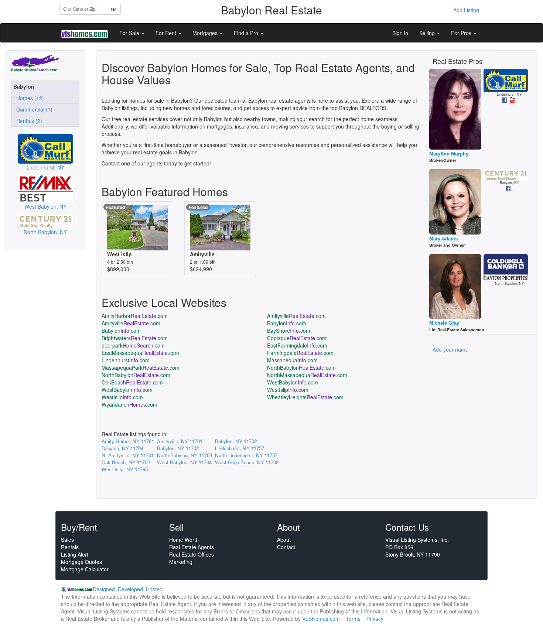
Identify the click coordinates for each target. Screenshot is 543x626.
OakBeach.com (132, 382)
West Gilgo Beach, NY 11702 (247, 462)
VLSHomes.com (321, 618)
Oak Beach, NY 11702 (126, 462)
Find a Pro (247, 33)
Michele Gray (444, 323)
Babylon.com (286, 323)
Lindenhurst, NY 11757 (239, 448)
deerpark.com (133, 345)
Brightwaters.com (135, 338)
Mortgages (205, 33)
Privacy (374, 618)
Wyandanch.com (129, 404)
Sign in (400, 33)
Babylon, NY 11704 (122, 448)
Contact (286, 547)
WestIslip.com (287, 389)
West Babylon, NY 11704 (184, 462)
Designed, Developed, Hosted (128, 589)
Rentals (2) (27, 120)
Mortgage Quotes (81, 561)
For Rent (167, 33)
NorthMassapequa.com (307, 375)
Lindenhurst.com (126, 360)
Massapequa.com (292, 360)
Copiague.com (297, 338)
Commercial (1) (32, 109)
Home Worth (184, 539)
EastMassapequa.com (140, 352)
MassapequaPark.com (141, 367)
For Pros (462, 33)
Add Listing (466, 10)
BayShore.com (288, 330)
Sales (67, 539)
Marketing (180, 561)
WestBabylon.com (292, 382)
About (284, 539)
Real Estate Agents (191, 547)
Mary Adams (443, 239)
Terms (353, 618)
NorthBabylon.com (301, 367)
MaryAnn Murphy (448, 154)
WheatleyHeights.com (305, 397)
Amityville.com (296, 315)
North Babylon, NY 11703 (184, 455)
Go (114, 9)
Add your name (450, 349)
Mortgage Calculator (85, 569)
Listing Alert (74, 554)
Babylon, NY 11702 (236, 441)
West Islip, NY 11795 (125, 469)
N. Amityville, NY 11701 (128, 455)
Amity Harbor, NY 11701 (128, 441)
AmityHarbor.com (135, 315)
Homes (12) (28, 98)
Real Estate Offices (191, 554)
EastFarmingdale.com (297, 345)
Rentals (70, 547)
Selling (427, 33)
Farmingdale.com (300, 352)
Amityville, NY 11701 (179, 441)
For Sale (130, 33)
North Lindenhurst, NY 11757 (246, 455)
